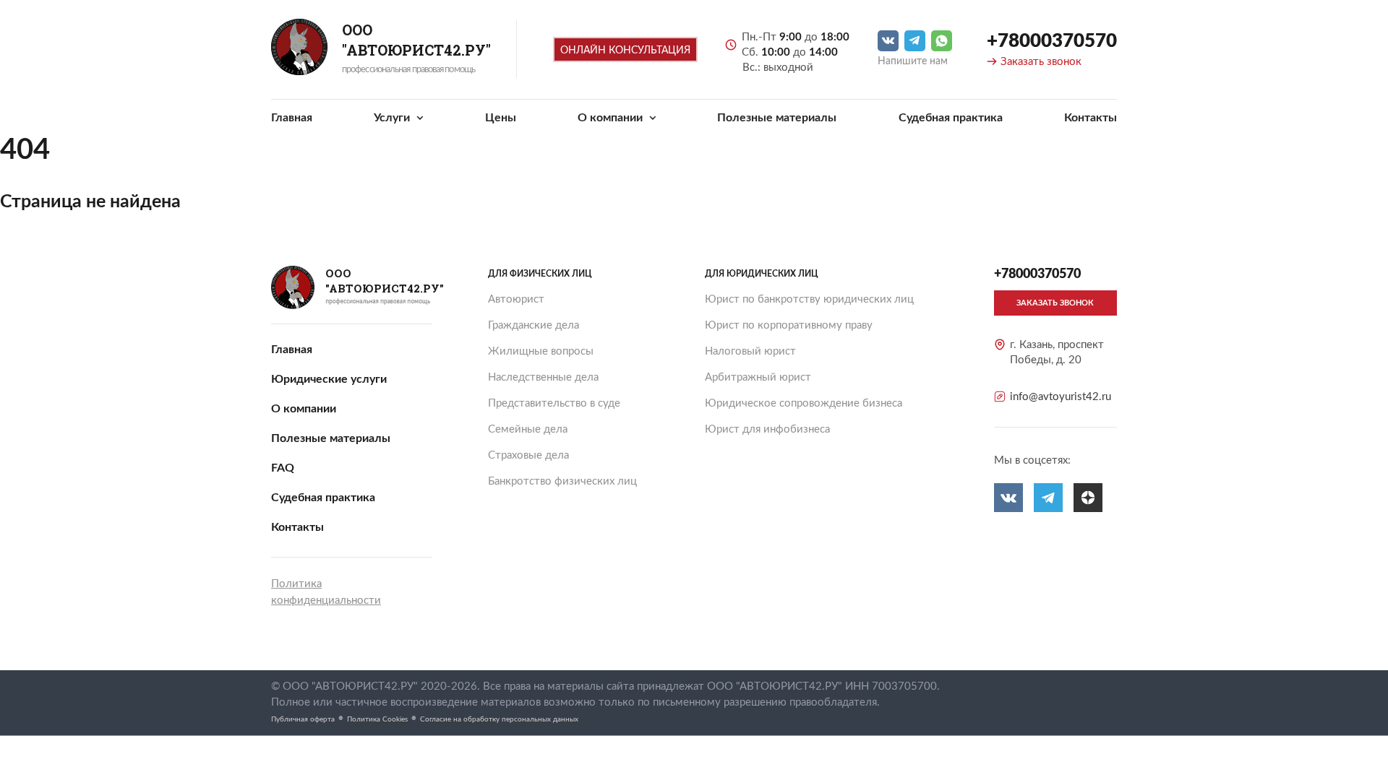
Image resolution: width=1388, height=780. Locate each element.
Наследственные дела (543, 377)
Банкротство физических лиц (562, 481)
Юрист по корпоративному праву (789, 325)
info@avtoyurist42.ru (1060, 396)
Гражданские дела (533, 325)
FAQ (282, 468)
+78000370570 (1052, 41)
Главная (291, 118)
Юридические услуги (329, 379)
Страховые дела (528, 455)
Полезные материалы (776, 118)
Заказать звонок (1041, 61)
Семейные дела (527, 429)
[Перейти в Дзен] (1088, 497)
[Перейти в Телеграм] (914, 40)
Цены (500, 118)
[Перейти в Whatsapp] (941, 40)
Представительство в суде (554, 403)
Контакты (1090, 118)
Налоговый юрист (750, 351)
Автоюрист (516, 299)
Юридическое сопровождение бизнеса (803, 403)
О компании (612, 118)
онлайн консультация (625, 51)
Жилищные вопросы (541, 351)
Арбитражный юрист (758, 377)
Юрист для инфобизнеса (767, 429)
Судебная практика (951, 118)
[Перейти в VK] (888, 40)
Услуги (393, 118)
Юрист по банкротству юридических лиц (809, 299)
